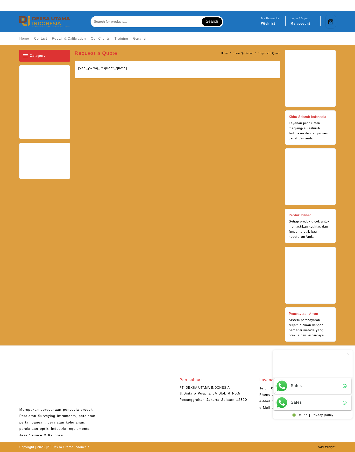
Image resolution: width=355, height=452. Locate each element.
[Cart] (331, 21)
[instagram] (315, 5)
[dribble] (332, 5)
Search (212, 21)
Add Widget (327, 447)
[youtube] (321, 5)
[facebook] (303, 5)
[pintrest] (309, 5)
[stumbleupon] (327, 5)
